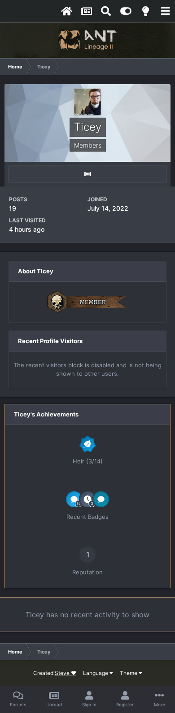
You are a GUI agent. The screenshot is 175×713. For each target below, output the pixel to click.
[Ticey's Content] (87, 174)
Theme (129, 673)
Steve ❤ (65, 673)
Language (96, 673)
